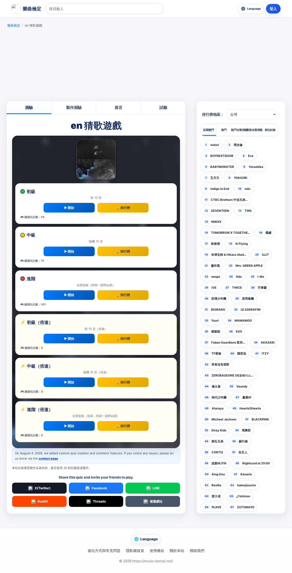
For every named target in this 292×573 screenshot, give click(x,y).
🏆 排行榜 (123, 208)
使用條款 (157, 550)
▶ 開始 (69, 208)
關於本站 (177, 550)
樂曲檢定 (13, 25)
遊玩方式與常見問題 (104, 550)
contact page (48, 458)
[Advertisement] (146, 65)
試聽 (163, 107)
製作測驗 (74, 107)
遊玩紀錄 (270, 130)
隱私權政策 (135, 550)
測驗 (29, 107)
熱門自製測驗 (239, 130)
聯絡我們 (197, 550)
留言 (119, 107)
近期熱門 (208, 130)
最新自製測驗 (254, 130)
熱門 (224, 130)
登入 (273, 8)
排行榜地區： (213, 114)
